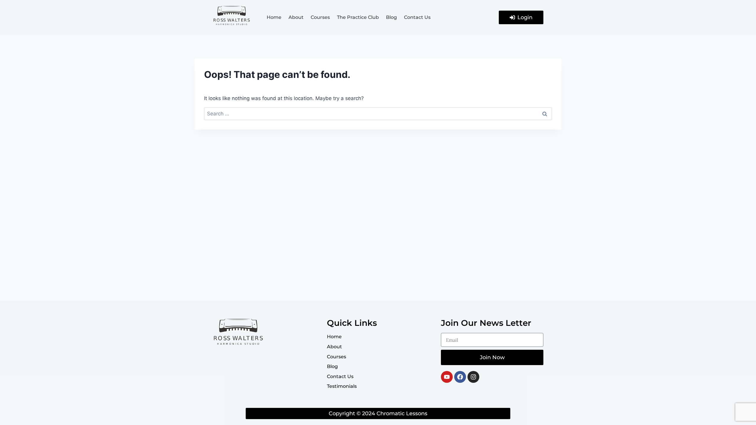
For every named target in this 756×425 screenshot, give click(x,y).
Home (274, 17)
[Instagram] (473, 377)
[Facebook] (460, 377)
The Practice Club (358, 17)
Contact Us (417, 17)
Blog (391, 17)
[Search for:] (378, 114)
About (296, 17)
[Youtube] (447, 377)
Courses (320, 17)
